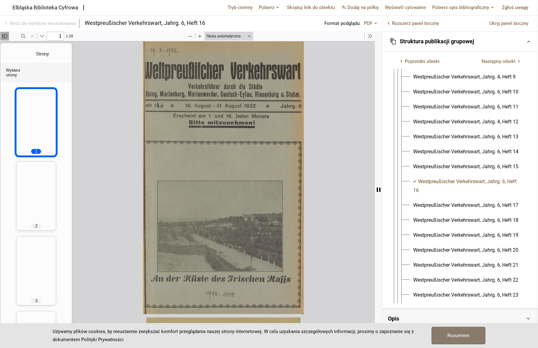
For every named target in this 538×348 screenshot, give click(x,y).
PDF (368, 23)
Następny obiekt (499, 61)
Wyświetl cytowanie (405, 7)
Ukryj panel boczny (508, 23)
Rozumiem (458, 335)
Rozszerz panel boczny (415, 23)
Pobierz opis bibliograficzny (460, 7)
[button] (460, 41)
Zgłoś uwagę (515, 7)
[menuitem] (464, 77)
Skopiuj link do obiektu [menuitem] (311, 7)
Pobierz (266, 7)
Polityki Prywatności (102, 339)
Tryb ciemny (240, 7)
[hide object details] (378, 189)
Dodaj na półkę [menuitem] (363, 7)
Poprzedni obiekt (422, 61)
